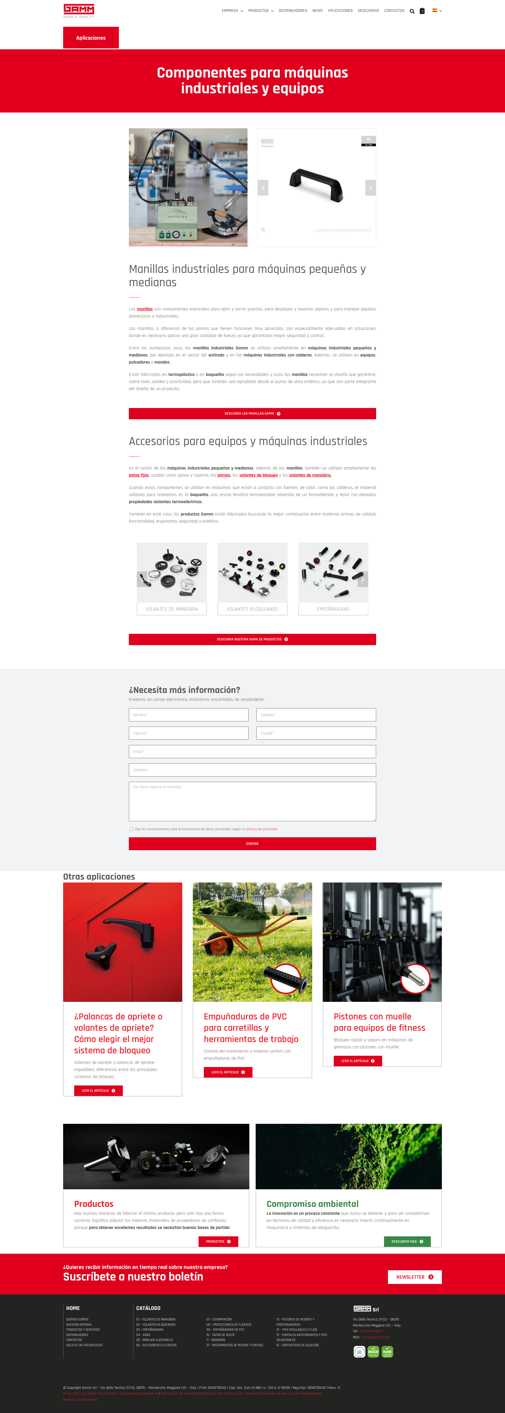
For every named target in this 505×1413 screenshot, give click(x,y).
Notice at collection (242, 1393)
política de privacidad (261, 829)
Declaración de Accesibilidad (182, 1393)
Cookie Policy (95, 1393)
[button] (263, 188)
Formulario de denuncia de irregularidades (291, 1393)
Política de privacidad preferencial (133, 1393)
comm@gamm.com (375, 1337)
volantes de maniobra (309, 475)
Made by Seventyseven (80, 1399)
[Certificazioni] (397, 1351)
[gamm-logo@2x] (79, 6)
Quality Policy (215, 1393)
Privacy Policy (73, 1393)
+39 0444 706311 (371, 1331)
